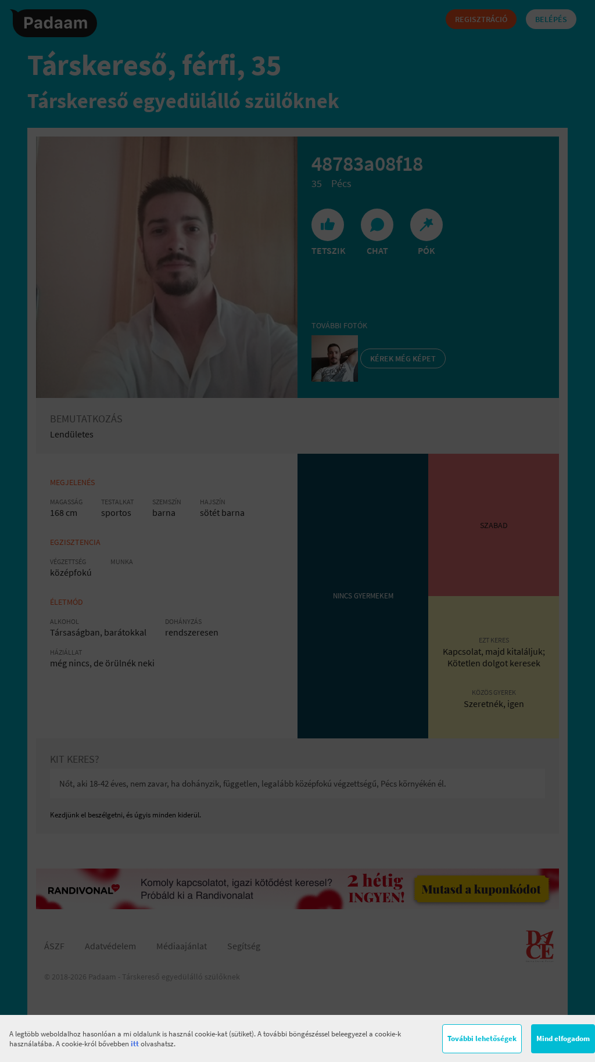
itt (135, 1044)
